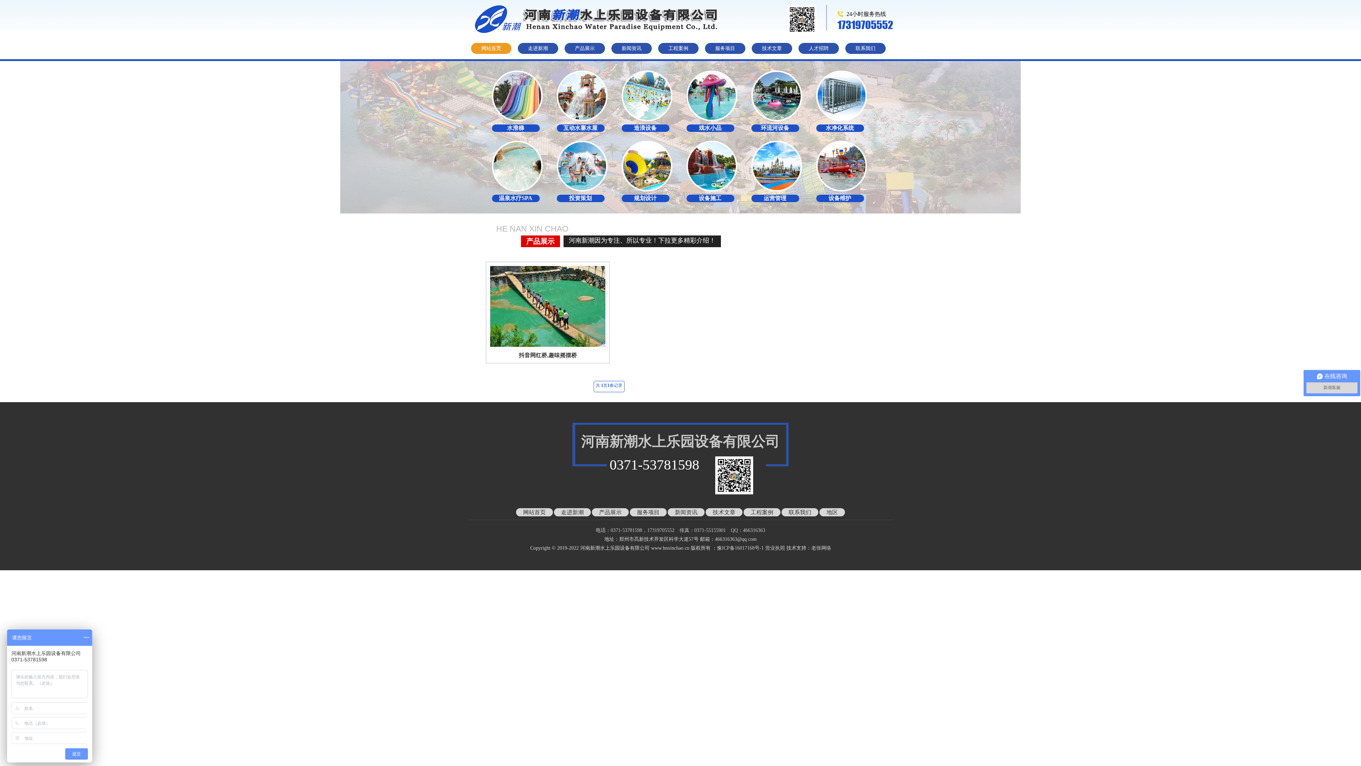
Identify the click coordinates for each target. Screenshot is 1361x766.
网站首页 (491, 48)
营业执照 (775, 548)
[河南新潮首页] (600, 19)
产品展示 (585, 48)
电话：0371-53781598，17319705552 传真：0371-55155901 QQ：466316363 (685, 530)
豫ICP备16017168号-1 (740, 548)
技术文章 (772, 48)
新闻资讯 (632, 48)
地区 (832, 512)
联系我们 (865, 48)
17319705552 (865, 24)
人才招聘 (819, 48)
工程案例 (678, 48)
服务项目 (725, 48)
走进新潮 (538, 48)
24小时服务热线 (866, 14)
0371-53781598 (654, 465)
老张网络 (821, 548)
